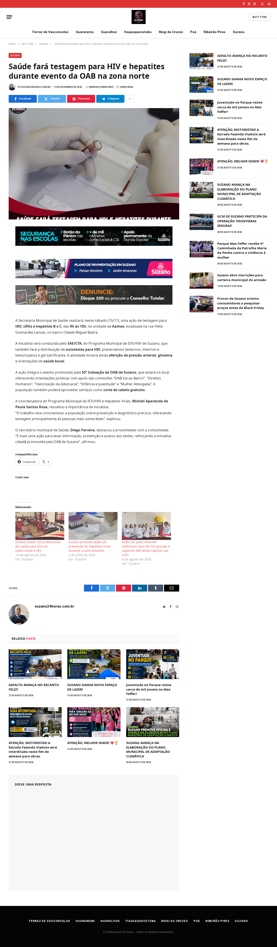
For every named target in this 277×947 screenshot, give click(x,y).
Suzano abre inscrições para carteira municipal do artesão (241, 277)
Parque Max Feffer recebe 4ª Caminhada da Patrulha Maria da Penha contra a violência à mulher (242, 250)
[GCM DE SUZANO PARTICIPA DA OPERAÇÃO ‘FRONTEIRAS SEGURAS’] (201, 222)
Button (260, 17)
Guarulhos (109, 32)
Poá (193, 32)
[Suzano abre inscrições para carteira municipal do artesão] (201, 280)
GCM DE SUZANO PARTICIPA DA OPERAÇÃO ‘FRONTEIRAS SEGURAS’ (242, 221)
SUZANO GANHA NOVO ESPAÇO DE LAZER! (92, 687)
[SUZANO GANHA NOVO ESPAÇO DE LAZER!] (93, 664)
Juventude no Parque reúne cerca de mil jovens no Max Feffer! (148, 689)
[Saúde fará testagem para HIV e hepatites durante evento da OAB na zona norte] (94, 163)
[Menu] (9, 17)
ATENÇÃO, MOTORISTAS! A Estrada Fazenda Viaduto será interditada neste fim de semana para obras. (33, 749)
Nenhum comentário (101, 87)
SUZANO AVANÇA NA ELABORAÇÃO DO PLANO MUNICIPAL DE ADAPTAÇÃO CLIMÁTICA (148, 749)
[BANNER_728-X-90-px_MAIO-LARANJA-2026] (93, 303)
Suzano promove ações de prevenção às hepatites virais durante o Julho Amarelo (90, 546)
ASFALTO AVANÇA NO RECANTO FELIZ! (34, 687)
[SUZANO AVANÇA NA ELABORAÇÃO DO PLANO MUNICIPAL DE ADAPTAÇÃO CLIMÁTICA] (152, 722)
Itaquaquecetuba (137, 32)
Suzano (239, 32)
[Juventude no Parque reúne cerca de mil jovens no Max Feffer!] (152, 664)
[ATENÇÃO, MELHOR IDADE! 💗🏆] (93, 722)
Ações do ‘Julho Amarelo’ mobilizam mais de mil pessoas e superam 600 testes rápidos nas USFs (146, 548)
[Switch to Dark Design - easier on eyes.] (262, 3)
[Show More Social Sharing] (130, 99)
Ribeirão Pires (214, 32)
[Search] (269, 4)
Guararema (84, 32)
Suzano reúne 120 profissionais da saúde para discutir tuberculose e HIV (38, 546)
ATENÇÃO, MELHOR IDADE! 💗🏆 (92, 743)
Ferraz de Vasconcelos (50, 32)
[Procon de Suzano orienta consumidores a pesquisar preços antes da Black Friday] (201, 304)
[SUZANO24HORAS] (139, 17)
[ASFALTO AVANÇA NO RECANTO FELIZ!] (35, 664)
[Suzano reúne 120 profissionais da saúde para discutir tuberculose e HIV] (39, 526)
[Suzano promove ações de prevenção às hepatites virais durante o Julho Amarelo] (93, 526)
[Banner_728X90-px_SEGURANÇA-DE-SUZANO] (93, 244)
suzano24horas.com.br (35, 87)
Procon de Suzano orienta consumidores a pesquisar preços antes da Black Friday (240, 303)
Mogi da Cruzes (171, 32)
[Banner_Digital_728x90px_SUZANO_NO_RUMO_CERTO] (93, 277)
